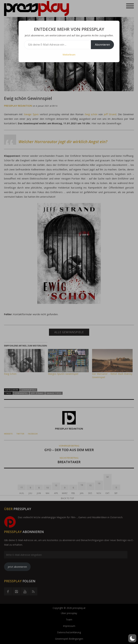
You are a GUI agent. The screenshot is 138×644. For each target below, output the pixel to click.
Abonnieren (102, 44)
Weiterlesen (69, 54)
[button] (132, 638)
